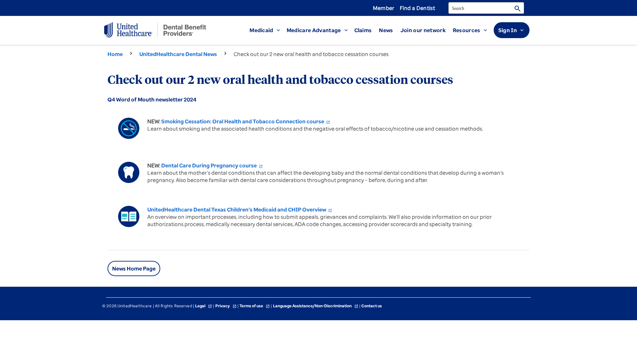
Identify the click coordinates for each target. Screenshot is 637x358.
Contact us (371, 306)
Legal (203, 306)
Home (115, 54)
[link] (426, 30)
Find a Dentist (417, 8)
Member (383, 8)
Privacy (226, 306)
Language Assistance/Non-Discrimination (315, 306)
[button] (268, 30)
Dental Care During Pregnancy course (212, 165)
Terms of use (255, 306)
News (386, 30)
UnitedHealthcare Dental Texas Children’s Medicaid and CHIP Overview (239, 209)
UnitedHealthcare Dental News (178, 54)
